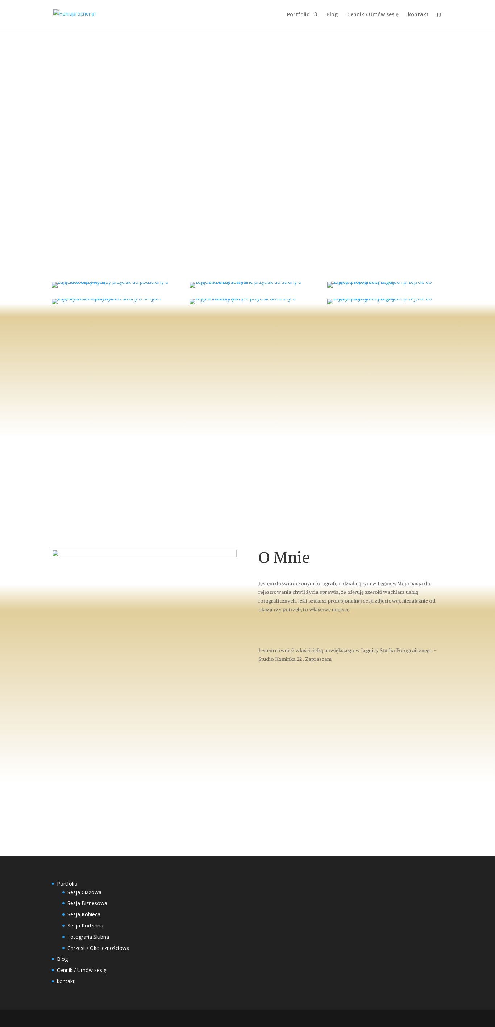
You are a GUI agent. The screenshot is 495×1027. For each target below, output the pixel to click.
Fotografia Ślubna (88, 936)
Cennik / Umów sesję (373, 15)
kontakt (418, 15)
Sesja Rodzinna (85, 925)
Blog (332, 15)
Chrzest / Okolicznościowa (98, 947)
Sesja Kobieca (83, 914)
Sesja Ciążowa (84, 892)
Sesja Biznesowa (87, 903)
